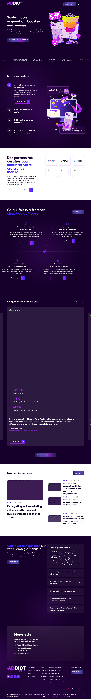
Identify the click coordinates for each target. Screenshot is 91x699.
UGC (29, 673)
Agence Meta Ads (55, 667)
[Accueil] (14, 4)
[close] (82, 4)
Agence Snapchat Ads (56, 676)
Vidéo (43, 679)
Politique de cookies (56, 695)
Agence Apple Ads (55, 679)
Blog (42, 667)
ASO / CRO (31, 676)
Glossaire (44, 676)
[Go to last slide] (77, 302)
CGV (82, 694)
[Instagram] (11, 676)
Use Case (44, 673)
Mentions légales (46, 695)
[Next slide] (82, 302)
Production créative (34, 670)
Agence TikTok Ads (55, 670)
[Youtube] (18, 676)
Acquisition (31, 667)
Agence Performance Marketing (59, 682)
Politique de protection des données (70, 695)
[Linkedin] (8, 676)
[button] (65, 547)
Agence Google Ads (55, 673)
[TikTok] (15, 676)
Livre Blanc (44, 670)
